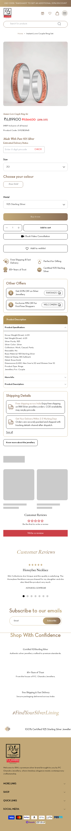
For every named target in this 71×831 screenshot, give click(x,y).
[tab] (24, 596)
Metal (6, 197)
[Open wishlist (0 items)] (50, 13)
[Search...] (59, 23)
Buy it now (35, 217)
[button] (45, 227)
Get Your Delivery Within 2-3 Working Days (36, 419)
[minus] (6, 227)
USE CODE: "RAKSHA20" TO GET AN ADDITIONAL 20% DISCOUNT (35, 3)
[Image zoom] (35, 74)
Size (5, 159)
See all (9, 432)
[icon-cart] (57, 13)
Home (20, 34)
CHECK (38, 149)
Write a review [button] (35, 533)
